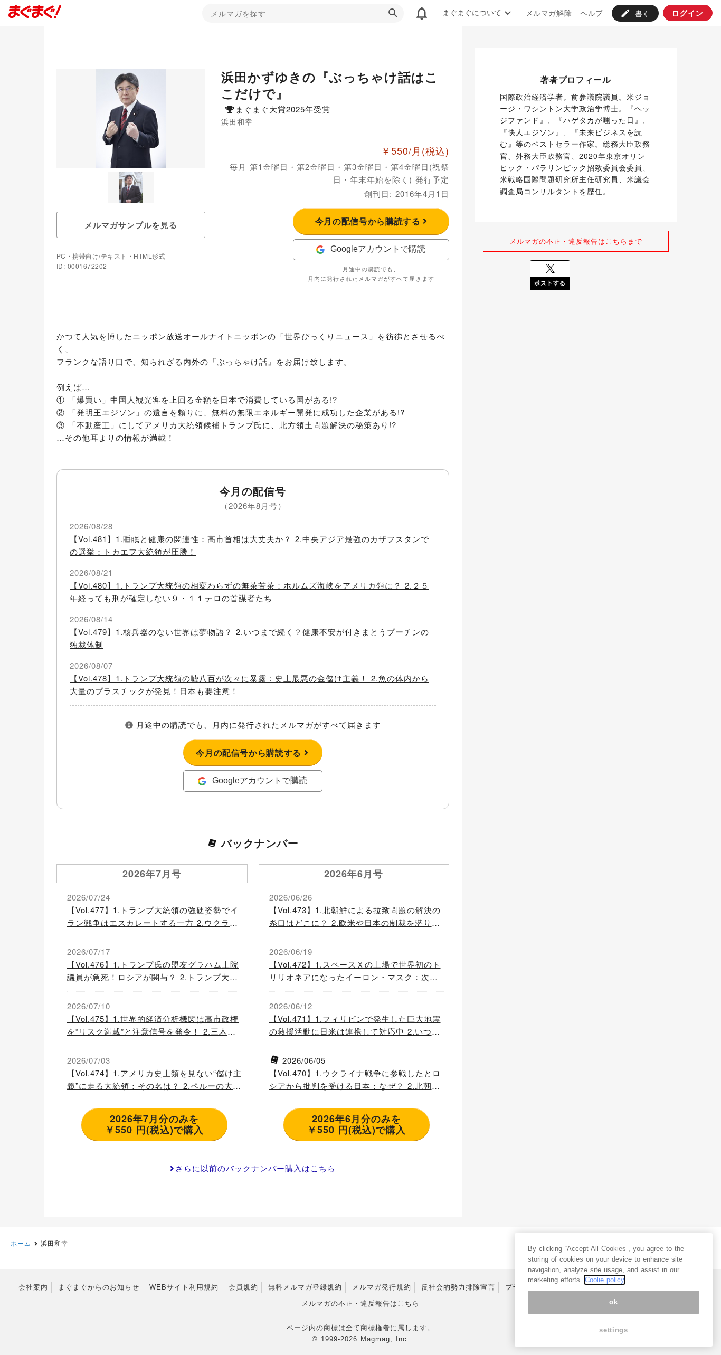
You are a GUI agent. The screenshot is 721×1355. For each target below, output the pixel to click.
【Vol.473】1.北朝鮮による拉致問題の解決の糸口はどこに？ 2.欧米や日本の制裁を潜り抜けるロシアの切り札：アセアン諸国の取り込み (355, 916)
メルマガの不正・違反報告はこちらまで (575, 241)
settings (613, 1330)
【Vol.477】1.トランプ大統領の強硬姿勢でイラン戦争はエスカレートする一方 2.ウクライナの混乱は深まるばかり (153, 916)
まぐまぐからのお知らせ (98, 1287)
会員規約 (243, 1287)
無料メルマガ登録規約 (305, 1287)
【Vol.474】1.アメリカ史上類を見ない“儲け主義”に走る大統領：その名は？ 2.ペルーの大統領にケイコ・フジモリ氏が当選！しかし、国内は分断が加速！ (154, 1079)
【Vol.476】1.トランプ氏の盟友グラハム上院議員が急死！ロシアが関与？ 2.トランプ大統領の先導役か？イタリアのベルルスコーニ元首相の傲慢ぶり (153, 971)
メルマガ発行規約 (381, 1287)
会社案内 (33, 1287)
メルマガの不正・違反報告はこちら (360, 1303)
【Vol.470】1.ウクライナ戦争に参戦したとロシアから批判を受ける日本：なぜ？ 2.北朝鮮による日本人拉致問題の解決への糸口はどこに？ (355, 1079)
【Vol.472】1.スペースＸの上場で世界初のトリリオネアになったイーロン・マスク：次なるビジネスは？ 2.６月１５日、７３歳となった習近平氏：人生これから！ (355, 971)
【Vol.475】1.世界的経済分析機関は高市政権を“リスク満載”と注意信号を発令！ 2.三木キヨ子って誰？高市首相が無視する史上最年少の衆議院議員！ (153, 1025)
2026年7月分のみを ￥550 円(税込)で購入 (154, 1124)
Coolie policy (604, 1280)
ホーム (21, 1242)
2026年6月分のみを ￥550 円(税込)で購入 (356, 1124)
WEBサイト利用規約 (184, 1287)
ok (613, 1302)
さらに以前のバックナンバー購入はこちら (255, 1167)
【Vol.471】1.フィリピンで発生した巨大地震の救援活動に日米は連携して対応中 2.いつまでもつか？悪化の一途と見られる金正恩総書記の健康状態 (355, 1025)
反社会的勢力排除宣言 (458, 1287)
